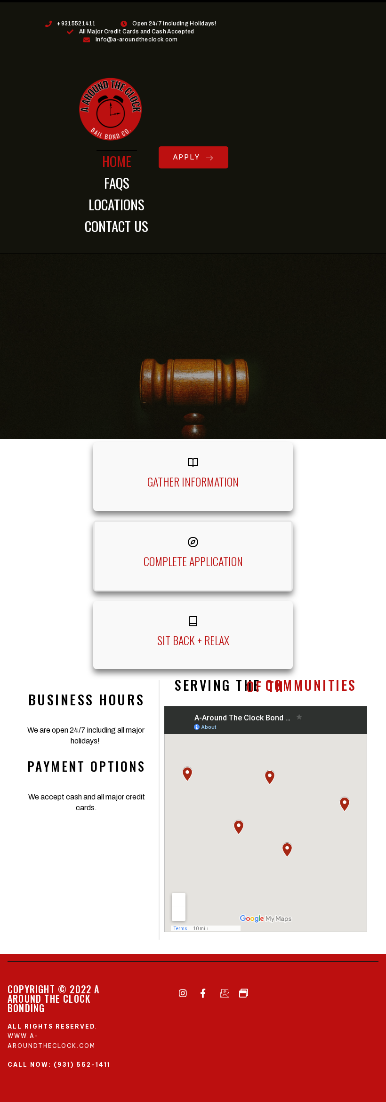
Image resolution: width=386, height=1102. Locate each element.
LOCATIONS (116, 204)
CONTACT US (116, 226)
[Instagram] (183, 993)
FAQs (116, 182)
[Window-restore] (243, 993)
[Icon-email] (223, 993)
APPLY (187, 156)
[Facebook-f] (203, 993)
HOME (116, 161)
